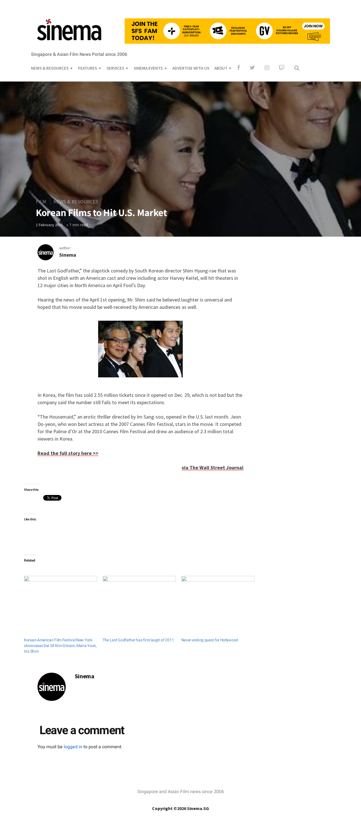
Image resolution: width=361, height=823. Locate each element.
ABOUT (220, 68)
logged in (73, 746)
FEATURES (87, 68)
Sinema (67, 255)
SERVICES (115, 68)
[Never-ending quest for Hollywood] (217, 597)
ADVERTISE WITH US (190, 68)
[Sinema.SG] (69, 44)
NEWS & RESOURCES (50, 68)
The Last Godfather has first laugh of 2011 (138, 640)
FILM (41, 201)
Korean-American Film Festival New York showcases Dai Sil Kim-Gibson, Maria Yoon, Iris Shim (60, 645)
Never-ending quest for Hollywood (209, 640)
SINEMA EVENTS (148, 68)
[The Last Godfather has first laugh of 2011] (139, 597)
